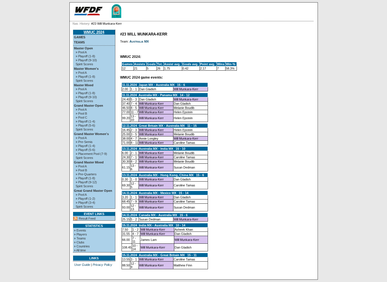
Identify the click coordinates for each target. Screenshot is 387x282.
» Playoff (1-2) (85, 198)
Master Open (83, 48)
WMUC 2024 (94, 32)
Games (79, 37)
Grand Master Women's (91, 134)
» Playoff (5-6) (85, 125)
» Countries (82, 246)
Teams (79, 42)
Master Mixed (83, 85)
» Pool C (81, 117)
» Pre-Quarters (86, 174)
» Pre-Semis (84, 142)
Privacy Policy (102, 264)
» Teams (80, 238)
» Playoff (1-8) (85, 56)
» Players (80, 234)
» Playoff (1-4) (85, 121)
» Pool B (81, 113)
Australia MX (139, 41)
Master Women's (86, 68)
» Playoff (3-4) (85, 202)
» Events (80, 230)
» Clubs (79, 242)
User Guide (82, 264)
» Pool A (81, 52)
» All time (80, 250)
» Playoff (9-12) (86, 182)
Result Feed (87, 218)
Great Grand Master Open (93, 190)
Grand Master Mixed (89, 162)
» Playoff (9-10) (86, 60)
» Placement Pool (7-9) (91, 153)
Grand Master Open (88, 105)
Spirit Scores (84, 64)
